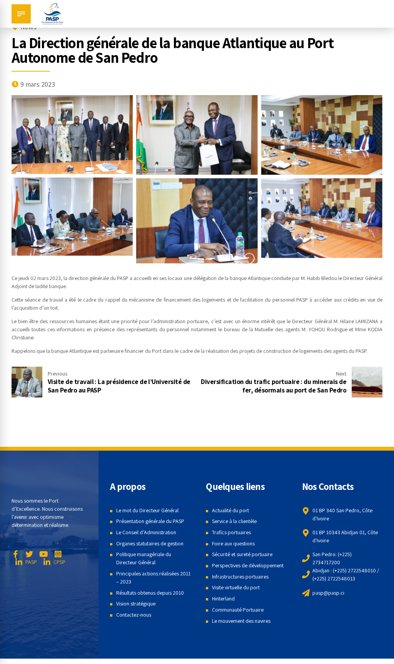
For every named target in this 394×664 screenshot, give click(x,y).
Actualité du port (230, 510)
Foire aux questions (233, 543)
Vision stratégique (135, 603)
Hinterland (223, 598)
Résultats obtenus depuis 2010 (150, 592)
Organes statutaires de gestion (150, 543)
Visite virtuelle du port (236, 587)
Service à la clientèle (234, 521)
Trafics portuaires (231, 532)
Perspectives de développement (248, 565)
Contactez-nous (133, 614)
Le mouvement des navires (241, 620)
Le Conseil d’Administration (146, 532)
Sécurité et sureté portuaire (242, 554)
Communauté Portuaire (238, 609)
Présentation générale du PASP (150, 521)
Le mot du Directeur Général (147, 510)
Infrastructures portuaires (240, 576)
